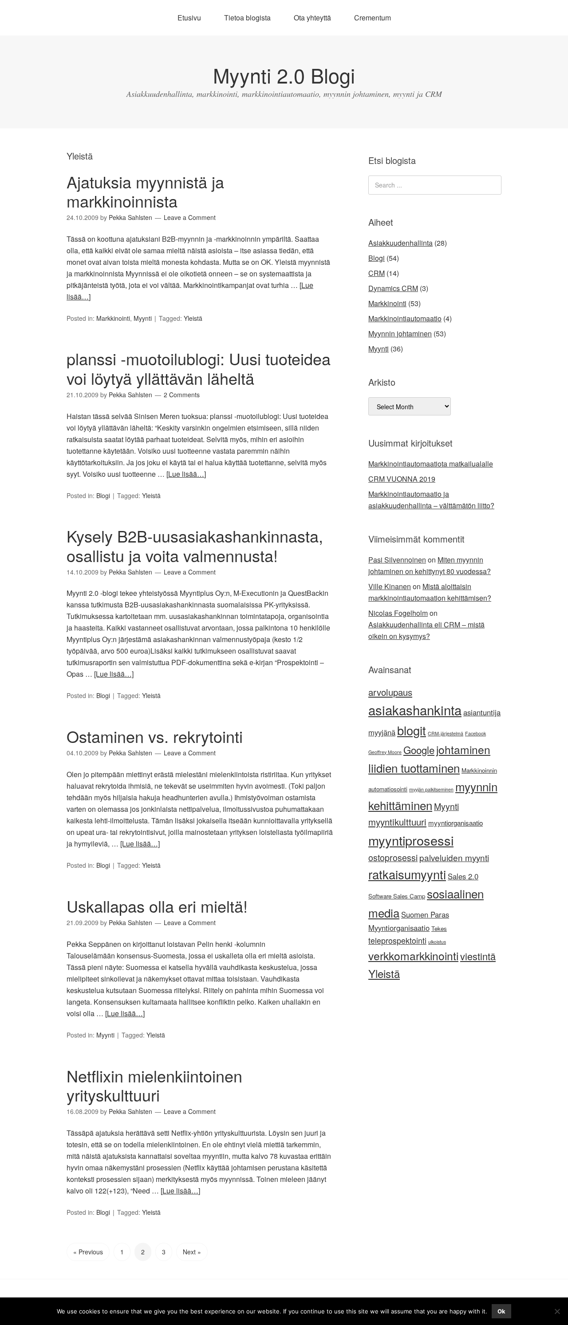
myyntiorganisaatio (455, 822)
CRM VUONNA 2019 (401, 479)
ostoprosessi (393, 857)
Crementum (372, 17)
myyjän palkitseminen (431, 789)
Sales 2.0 (463, 876)
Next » (192, 1251)
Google (418, 749)
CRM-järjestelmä (445, 733)
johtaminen (463, 749)
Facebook (475, 733)
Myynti (143, 318)
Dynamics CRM (393, 288)
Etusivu (189, 17)
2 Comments (182, 394)
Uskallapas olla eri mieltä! (157, 905)
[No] (556, 1311)
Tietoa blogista (247, 17)
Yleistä (193, 318)
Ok (501, 1311)
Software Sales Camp (396, 896)
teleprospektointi (397, 940)
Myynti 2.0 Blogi (284, 74)
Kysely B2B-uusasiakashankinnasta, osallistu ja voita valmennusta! (195, 545)
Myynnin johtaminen (400, 333)
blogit (411, 730)
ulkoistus (437, 941)
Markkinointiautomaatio (405, 318)
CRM (376, 273)
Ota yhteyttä (312, 17)
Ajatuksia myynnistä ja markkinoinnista (145, 191)
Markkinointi (113, 318)
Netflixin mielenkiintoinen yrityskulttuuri (154, 1085)
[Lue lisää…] (186, 474)
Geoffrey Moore (385, 752)
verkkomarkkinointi (413, 955)
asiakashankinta (415, 709)
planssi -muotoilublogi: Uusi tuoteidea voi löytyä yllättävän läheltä (199, 368)
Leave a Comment (190, 217)
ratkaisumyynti (407, 874)
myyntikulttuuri (397, 821)
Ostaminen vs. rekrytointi (155, 736)
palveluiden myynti (454, 857)
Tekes (439, 928)
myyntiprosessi (411, 840)
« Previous (88, 1251)
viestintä (478, 956)
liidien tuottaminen (414, 767)
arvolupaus (390, 692)
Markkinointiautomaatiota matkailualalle (430, 464)
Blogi (103, 495)
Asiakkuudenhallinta (400, 243)
